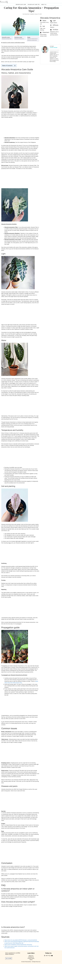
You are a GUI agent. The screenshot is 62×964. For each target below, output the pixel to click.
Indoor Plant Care (21, 4)
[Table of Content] (15, 65)
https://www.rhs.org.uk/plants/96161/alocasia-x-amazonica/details (20, 940)
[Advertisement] (20, 128)
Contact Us (31, 957)
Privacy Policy (31, 958)
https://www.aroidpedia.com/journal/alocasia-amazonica (18, 944)
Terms (31, 959)
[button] (8, 958)
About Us (43, 4)
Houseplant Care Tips (34, 4)
